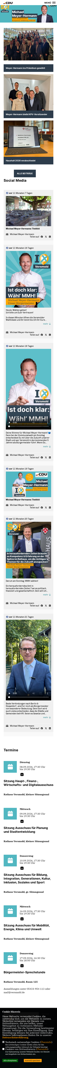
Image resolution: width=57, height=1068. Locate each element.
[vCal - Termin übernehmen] (22, 774)
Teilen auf (34, 237)
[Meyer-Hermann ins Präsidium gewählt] (28, 44)
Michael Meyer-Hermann (22, 234)
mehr (46, 324)
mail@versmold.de (14, 992)
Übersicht (46, 1042)
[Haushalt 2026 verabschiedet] (28, 139)
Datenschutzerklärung (15, 1037)
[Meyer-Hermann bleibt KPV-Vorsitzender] (28, 107)
